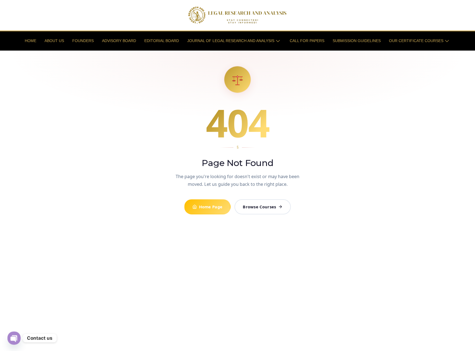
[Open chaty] (14, 338)
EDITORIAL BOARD (161, 40)
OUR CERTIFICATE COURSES (416, 40)
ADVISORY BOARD (119, 40)
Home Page (211, 206)
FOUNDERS (83, 40)
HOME (30, 40)
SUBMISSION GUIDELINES (357, 40)
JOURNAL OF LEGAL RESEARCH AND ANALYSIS (230, 40)
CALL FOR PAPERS (307, 40)
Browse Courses (259, 206)
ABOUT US (54, 40)
